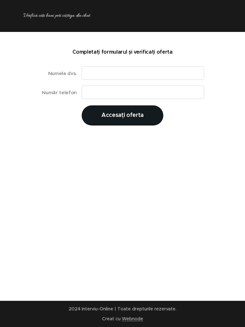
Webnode (132, 319)
